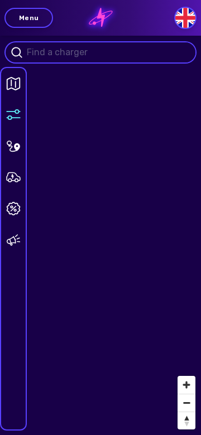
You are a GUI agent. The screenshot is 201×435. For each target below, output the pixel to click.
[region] (100, 217)
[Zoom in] (186, 385)
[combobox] (109, 52)
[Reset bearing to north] (186, 420)
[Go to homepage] (101, 18)
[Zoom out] (186, 403)
